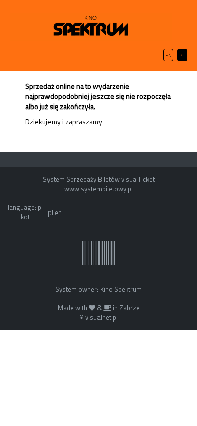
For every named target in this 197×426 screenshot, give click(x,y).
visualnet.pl (101, 317)
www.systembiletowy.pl (98, 189)
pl (50, 212)
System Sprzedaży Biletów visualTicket (99, 179)
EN (168, 55)
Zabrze (129, 308)
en (58, 212)
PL (182, 55)
